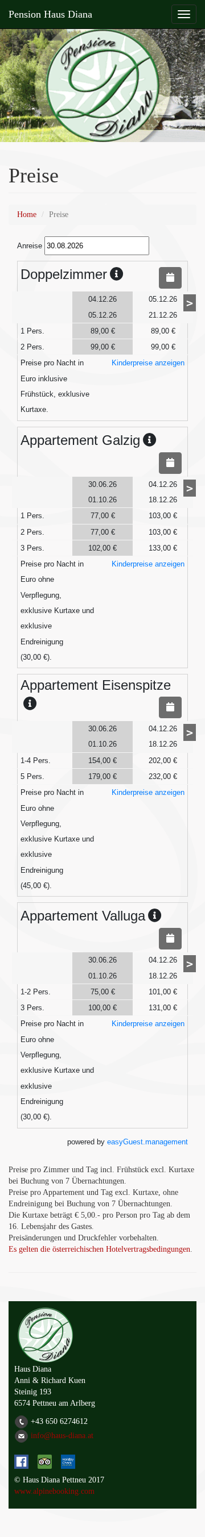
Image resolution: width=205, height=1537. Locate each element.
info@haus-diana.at (62, 1435)
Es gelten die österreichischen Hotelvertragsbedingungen (99, 1249)
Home (26, 214)
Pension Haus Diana (50, 14)
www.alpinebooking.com (54, 1491)
